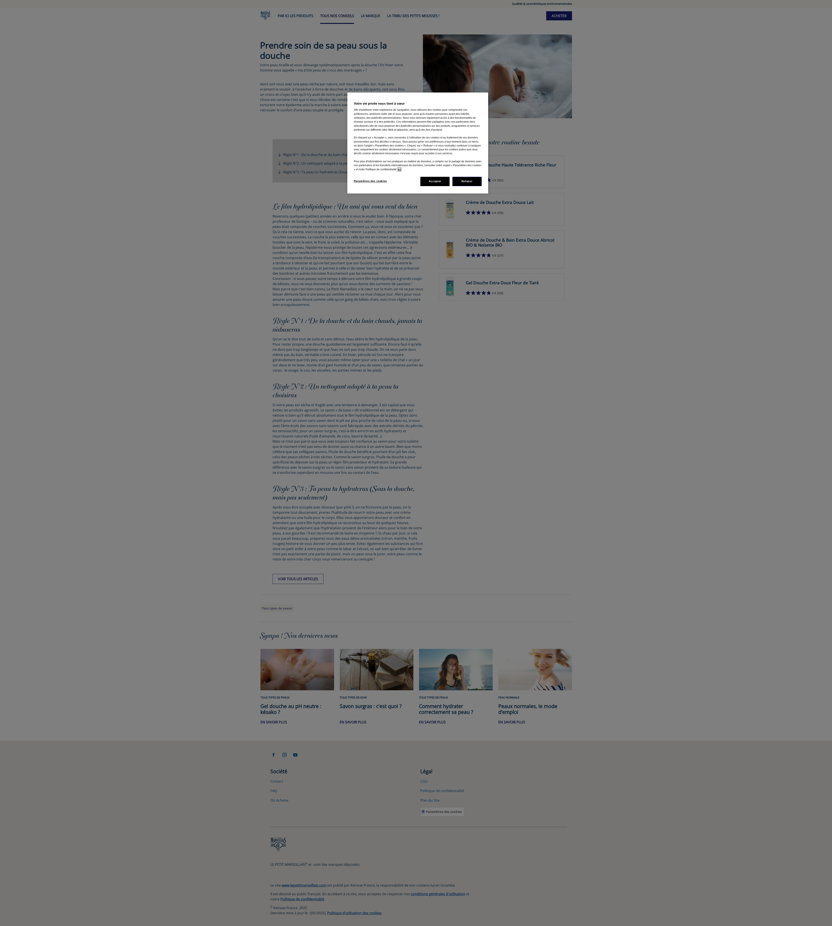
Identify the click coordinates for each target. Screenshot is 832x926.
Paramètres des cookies (370, 181)
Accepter (435, 181)
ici (399, 169)
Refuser (467, 181)
